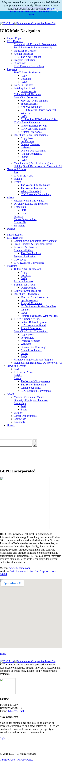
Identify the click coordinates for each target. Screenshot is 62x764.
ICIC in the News (23, 175)
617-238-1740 (16, 711)
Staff (23, 209)
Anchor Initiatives (23, 53)
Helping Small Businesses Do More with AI (38, 166)
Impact (24, 156)
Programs (12, 69)
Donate (11, 228)
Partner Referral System (33, 125)
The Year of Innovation (33, 188)
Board (24, 213)
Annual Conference (31, 153)
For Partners (27, 141)
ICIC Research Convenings (29, 66)
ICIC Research (15, 41)
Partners (18, 216)
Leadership (20, 206)
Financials (19, 225)
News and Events (16, 169)
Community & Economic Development (35, 44)
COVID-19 (20, 63)
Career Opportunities (25, 219)
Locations (26, 78)
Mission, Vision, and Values (29, 200)
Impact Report (14, 38)
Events (17, 181)
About (10, 197)
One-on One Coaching (33, 150)
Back (3, 653)
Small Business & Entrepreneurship (33, 47)
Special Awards (29, 103)
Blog (16, 172)
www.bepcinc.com (19, 567)
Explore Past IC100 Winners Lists (39, 119)
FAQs (24, 81)
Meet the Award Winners (34, 100)
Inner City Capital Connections (31, 134)
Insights (18, 178)
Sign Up (4, 738)
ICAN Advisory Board (33, 128)
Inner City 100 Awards (26, 97)
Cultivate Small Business (27, 94)
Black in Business (23, 84)
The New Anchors (31, 56)
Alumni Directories (31, 131)
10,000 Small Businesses (27, 72)
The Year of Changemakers (35, 184)
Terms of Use (7, 759)
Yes (48, 8)
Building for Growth (25, 88)
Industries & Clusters (25, 50)
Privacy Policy (25, 759)
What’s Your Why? (31, 191)
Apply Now (27, 138)
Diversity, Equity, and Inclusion (31, 203)
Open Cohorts (28, 91)
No (53, 8)
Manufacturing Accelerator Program (33, 163)
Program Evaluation (24, 59)
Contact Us (20, 222)
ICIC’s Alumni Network (27, 122)
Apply (24, 75)
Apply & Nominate (31, 106)
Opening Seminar (30, 144)
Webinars (26, 147)
